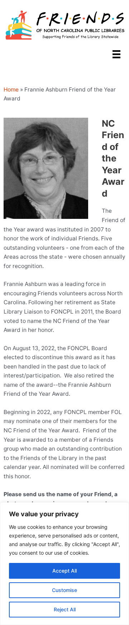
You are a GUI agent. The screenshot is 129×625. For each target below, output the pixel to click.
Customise (64, 590)
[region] (64, 563)
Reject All (65, 609)
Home (11, 89)
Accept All (64, 571)
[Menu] (116, 54)
